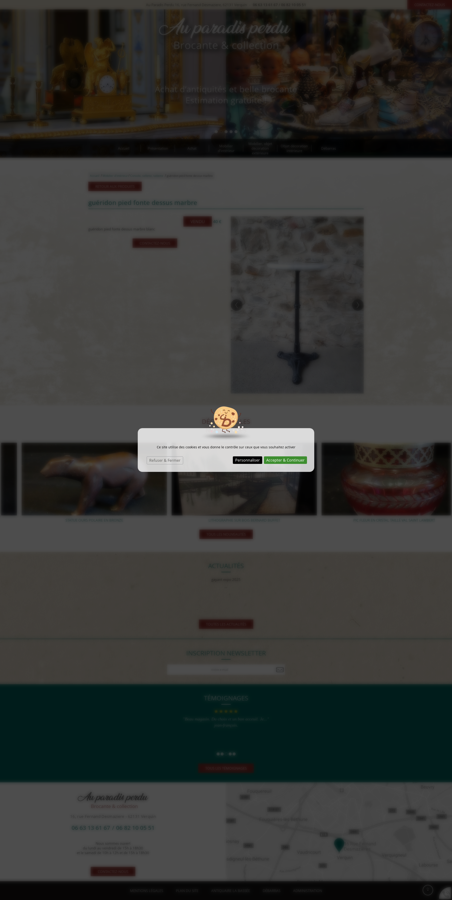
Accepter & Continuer (285, 460)
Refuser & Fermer (165, 460)
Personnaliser (247, 460)
